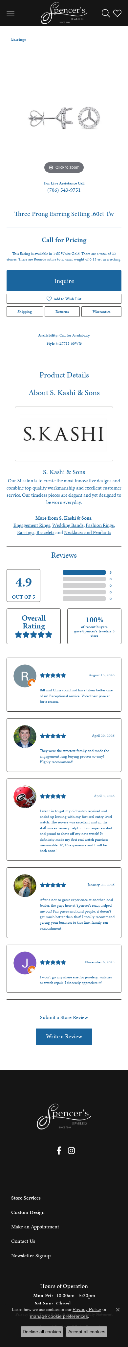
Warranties (102, 311)
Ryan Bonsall (54, 668)
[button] (106, 13)
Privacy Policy (87, 1309)
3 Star (55, 585)
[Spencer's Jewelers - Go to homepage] (64, 1117)
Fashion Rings (100, 525)
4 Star (55, 579)
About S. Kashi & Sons (64, 392)
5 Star (55, 572)
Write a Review (64, 1036)
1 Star (55, 598)
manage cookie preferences (59, 1316)
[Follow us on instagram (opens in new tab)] (71, 1151)
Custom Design (28, 1212)
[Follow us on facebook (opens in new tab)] (58, 1151)
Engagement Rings (31, 525)
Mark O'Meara (55, 789)
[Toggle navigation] (10, 13)
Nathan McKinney (59, 729)
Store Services (26, 1198)
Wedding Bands (68, 525)
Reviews (64, 555)
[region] (64, 118)
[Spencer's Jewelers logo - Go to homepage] (64, 13)
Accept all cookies (86, 1331)
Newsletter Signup (31, 1255)
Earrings (18, 39)
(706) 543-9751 (64, 190)
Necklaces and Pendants (87, 532)
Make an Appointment (35, 1226)
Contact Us (23, 1241)
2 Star (55, 592)
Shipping (24, 311)
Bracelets (45, 532)
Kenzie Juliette (55, 878)
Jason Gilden (54, 955)
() (110, 572)
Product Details (64, 374)
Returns (62, 311)
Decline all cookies (42, 1331)
